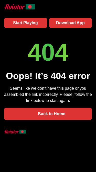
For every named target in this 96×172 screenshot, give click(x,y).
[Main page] (19, 6)
